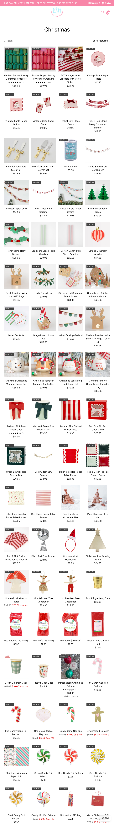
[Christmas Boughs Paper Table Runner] (16, 497)
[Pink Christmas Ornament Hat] (70, 497)
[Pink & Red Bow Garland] (43, 192)
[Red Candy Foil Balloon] (70, 756)
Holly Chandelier (43, 293)
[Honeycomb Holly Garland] (16, 234)
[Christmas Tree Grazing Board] (97, 539)
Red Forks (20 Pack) (70, 640)
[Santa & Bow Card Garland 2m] (97, 150)
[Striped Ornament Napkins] (97, 234)
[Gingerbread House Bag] (43, 318)
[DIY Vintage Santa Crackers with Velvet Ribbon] (70, 59)
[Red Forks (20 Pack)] (70, 624)
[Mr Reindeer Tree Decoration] (70, 582)
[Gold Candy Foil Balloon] (97, 756)
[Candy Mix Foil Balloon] (43, 798)
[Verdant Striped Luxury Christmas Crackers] (16, 59)
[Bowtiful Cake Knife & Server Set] (43, 150)
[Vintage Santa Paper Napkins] (16, 104)
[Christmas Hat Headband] (70, 539)
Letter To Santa (16, 335)
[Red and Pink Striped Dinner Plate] (70, 409)
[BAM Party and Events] (57, 12)
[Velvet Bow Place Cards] (70, 104)
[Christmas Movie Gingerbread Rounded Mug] (97, 364)
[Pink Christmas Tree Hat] (97, 497)
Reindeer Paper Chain (16, 208)
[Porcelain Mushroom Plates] (16, 582)
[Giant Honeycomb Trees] (97, 192)
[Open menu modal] (5, 12)
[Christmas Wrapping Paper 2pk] (16, 756)
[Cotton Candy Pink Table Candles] (70, 234)
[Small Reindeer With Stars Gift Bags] (16, 276)
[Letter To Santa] (16, 318)
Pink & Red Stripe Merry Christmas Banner (98, 124)
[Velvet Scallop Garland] (70, 318)
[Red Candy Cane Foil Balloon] (16, 714)
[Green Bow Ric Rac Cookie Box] (16, 455)
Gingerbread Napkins (98, 731)
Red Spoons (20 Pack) (16, 640)
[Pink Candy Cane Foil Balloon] (97, 666)
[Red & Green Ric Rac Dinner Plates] (97, 455)
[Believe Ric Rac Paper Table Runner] (70, 455)
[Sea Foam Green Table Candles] (43, 234)
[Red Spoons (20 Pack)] (16, 624)
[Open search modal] (103, 12)
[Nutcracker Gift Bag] (70, 798)
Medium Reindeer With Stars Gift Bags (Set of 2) (98, 338)
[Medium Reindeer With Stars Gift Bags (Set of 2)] (97, 318)
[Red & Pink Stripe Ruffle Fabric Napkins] (16, 539)
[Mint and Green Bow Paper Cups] (43, 409)
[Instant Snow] (70, 150)
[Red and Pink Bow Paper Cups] (16, 409)
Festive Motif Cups (43, 682)
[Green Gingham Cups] (16, 666)
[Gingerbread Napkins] (97, 714)
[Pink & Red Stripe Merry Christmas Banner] (97, 104)
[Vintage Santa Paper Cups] (43, 104)
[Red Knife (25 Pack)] (43, 624)
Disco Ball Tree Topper (43, 556)
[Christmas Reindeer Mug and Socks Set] (43, 364)
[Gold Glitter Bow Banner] (43, 455)
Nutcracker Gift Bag (70, 815)
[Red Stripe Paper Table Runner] (43, 497)
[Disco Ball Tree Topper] (43, 539)
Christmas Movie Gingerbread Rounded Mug (97, 384)
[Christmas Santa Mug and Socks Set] (70, 364)
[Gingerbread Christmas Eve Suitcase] (70, 276)
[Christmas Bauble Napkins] (43, 714)
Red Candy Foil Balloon (70, 773)
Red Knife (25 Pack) (43, 640)
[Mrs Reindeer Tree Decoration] (43, 582)
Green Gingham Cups (16, 682)
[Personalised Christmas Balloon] (70, 666)
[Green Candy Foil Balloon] (43, 756)
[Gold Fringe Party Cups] (97, 582)
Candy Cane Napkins (71, 731)
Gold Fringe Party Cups (98, 598)
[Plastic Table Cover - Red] (97, 624)
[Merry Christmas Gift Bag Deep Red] (97, 798)
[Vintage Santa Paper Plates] (97, 59)
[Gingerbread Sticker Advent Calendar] (97, 276)
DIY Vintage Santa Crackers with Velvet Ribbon (70, 78)
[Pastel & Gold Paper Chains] (70, 192)
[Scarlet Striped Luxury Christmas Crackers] (43, 59)
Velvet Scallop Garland (71, 335)
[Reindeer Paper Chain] (16, 192)
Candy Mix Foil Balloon (43, 815)
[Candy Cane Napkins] (70, 714)
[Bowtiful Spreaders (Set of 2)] (16, 150)
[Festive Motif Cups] (43, 666)
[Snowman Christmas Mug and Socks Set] (16, 364)
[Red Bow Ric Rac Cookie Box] (97, 409)
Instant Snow (70, 166)
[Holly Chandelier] (43, 276)
